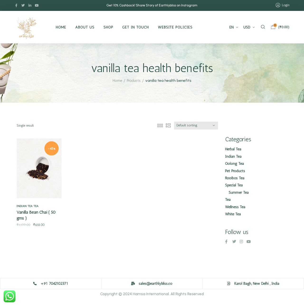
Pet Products (235, 171)
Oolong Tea (234, 163)
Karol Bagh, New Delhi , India (256, 283)
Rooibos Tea (234, 178)
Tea (35, 206)
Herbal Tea (233, 149)
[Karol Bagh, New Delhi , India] (228, 283)
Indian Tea (25, 206)
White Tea (233, 214)
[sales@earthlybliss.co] (133, 283)
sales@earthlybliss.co (155, 283)
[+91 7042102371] (35, 283)
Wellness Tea (235, 207)
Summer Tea (239, 192)
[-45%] (39, 168)
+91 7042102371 (54, 283)
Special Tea (234, 185)
